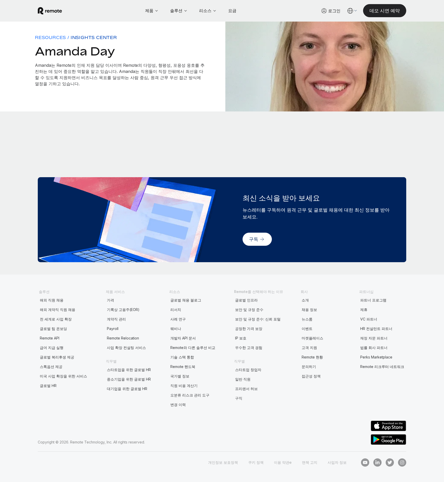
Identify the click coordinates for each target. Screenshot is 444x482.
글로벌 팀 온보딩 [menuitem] (53, 328)
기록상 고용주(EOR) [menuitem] (123, 309)
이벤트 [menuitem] (307, 328)
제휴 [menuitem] (363, 309)
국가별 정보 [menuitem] (179, 376)
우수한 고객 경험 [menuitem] (248, 347)
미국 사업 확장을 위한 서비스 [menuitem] (63, 376)
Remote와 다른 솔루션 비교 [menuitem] (192, 347)
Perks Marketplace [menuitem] (376, 357)
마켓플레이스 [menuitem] (312, 338)
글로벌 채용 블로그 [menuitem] (185, 300)
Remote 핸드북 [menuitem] (182, 366)
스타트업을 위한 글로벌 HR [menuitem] (129, 369)
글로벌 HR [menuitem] (48, 385)
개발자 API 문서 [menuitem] (183, 338)
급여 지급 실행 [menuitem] (51, 347)
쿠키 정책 (256, 462)
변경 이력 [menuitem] (178, 404)
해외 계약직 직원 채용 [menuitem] (57, 309)
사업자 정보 (337, 462)
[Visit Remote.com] (50, 11)
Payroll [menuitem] (112, 328)
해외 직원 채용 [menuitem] (51, 300)
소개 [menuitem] (305, 300)
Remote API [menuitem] (49, 338)
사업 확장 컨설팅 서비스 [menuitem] (126, 347)
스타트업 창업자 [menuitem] (248, 369)
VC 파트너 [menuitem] (368, 319)
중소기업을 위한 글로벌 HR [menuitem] (129, 379)
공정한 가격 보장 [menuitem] (248, 328)
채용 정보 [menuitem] (309, 309)
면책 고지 (309, 462)
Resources (50, 37)
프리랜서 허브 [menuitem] (246, 388)
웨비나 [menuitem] (175, 328)
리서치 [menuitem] (175, 309)
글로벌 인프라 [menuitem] (246, 300)
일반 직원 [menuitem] (243, 379)
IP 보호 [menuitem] (240, 338)
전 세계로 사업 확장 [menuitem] (56, 319)
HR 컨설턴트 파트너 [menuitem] (376, 328)
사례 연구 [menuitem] (178, 319)
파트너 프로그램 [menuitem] (373, 300)
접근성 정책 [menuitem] (311, 376)
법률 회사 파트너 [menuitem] (373, 347)
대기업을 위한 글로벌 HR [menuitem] (127, 388)
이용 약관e (283, 462)
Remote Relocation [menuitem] (123, 338)
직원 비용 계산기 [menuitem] (184, 385)
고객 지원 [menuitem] (309, 347)
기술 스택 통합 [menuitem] (182, 357)
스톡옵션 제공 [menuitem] (51, 366)
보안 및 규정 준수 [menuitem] (249, 309)
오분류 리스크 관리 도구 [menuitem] (189, 395)
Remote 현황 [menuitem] (312, 357)
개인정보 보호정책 (223, 462)
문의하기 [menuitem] (309, 366)
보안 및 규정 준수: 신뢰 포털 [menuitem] (258, 319)
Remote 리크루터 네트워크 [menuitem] (382, 366)
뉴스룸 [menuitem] (307, 319)
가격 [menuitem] (110, 300)
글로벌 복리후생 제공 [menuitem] (57, 357)
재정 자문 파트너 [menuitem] (373, 338)
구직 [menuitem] (238, 398)
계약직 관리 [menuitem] (116, 319)
